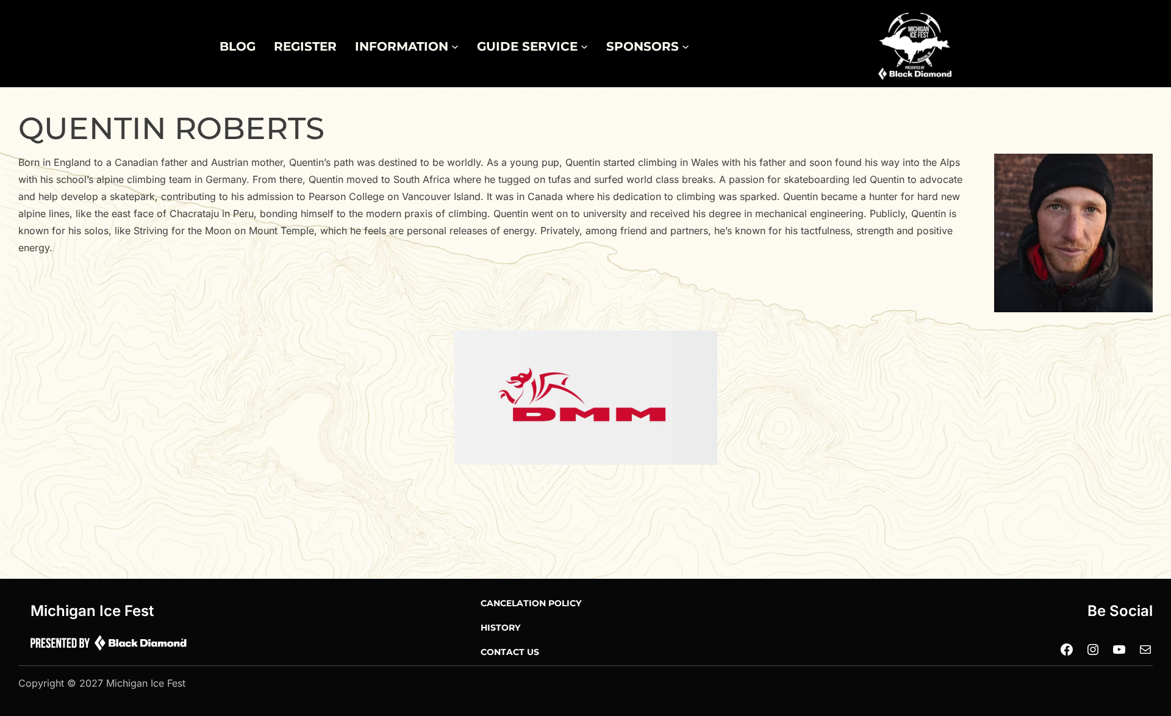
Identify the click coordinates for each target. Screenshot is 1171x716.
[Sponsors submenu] (685, 46)
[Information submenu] (455, 46)
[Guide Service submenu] (584, 46)
